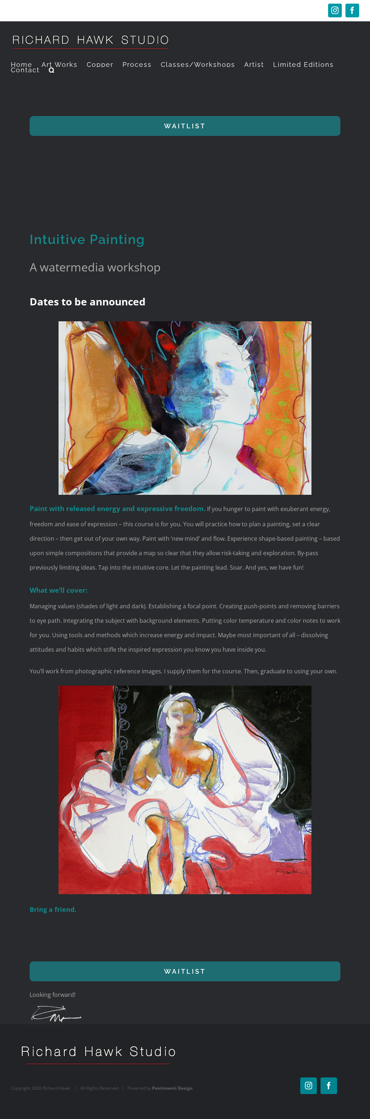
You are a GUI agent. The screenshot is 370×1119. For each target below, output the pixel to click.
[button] (52, 70)
